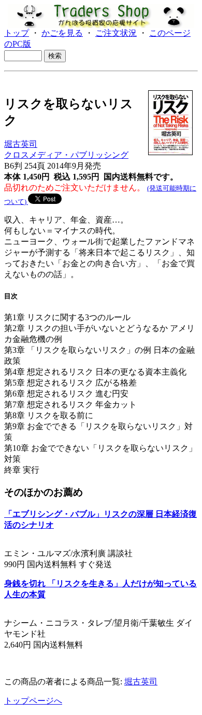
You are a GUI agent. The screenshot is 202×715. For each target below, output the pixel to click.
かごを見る (62, 33)
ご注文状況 (116, 33)
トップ (16, 33)
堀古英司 (20, 144)
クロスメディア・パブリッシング (66, 154)
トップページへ (33, 700)
